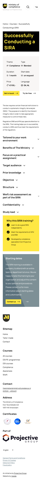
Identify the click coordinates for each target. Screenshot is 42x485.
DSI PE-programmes (11, 359)
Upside (13, 476)
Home (5, 24)
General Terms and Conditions (14, 458)
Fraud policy (7, 465)
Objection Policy (9, 463)
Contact (6, 341)
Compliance (8, 367)
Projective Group (20, 473)
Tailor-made (8, 338)
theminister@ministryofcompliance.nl (17, 388)
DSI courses (8, 363)
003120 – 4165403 (9, 391)
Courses (13, 24)
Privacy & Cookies (9, 460)
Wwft (5, 374)
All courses (7, 356)
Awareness (7, 371)
